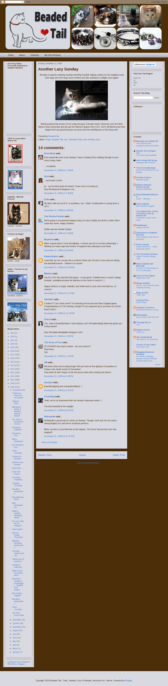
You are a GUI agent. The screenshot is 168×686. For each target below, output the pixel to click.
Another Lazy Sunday (17, 463)
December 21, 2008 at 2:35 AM (58, 193)
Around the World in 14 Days (147, 310)
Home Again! (17, 529)
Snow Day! (16, 468)
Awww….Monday (143, 199)
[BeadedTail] (134, 80)
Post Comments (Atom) (88, 463)
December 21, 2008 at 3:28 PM (58, 376)
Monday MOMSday (144, 189)
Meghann (49, 239)
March (15, 648)
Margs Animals (143, 283)
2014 (12, 365)
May (15, 641)
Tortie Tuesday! (17, 452)
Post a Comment (49, 442)
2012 (12, 372)
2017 (12, 355)
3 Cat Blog (49, 396)
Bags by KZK (142, 293)
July (14, 634)
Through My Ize (143, 322)
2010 (12, 380)
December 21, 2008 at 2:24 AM (58, 170)
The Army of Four (53, 342)
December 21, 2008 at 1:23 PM (58, 356)
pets (98, 139)
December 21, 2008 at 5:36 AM (58, 233)
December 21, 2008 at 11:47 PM (59, 436)
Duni (46, 176)
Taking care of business (18, 560)
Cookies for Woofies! (17, 457)
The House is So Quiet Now (147, 339)
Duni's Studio (142, 244)
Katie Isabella (142, 204)
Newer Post (45, 455)
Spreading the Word (18, 498)
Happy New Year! (143, 278)
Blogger (128, 680)
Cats (138, 325)
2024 (12, 333)
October (16, 623)
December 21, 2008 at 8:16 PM (58, 410)
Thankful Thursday (17, 484)
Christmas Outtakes (17, 428)
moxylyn (48, 382)
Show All (158, 364)
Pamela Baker (51, 256)
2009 (12, 383)
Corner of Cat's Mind (146, 345)
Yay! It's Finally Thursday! (17, 535)
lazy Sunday (89, 139)
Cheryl (47, 319)
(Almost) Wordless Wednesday (17, 544)
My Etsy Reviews (53, 55)
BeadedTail (136, 78)
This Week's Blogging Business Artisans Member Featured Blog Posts (146, 358)
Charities (34, 55)
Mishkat (48, 273)
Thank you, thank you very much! (17, 395)
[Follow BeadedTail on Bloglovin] (144, 66)
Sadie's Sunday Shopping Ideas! (17, 514)
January (16, 652)
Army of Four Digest (145, 276)
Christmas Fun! (16, 434)
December (17, 390)
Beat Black (49, 153)
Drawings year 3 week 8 (145, 163)
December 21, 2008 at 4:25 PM (58, 390)
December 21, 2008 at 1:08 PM (58, 336)
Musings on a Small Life (147, 141)
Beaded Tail (57, 139)
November (17, 620)
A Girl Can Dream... (16, 473)
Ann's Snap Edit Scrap (146, 160)
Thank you (140, 332)
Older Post (119, 455)
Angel (48, 139)
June (15, 638)
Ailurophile (49, 416)
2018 (12, 351)
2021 (12, 340)
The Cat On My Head (145, 168)
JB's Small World (144, 337)
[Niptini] (134, 85)
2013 (12, 369)
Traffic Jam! (140, 295)
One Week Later (142, 347)
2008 (12, 387)
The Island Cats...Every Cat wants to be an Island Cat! (147, 213)
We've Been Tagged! (17, 594)
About (22, 55)
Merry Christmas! (17, 440)
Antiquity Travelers (145, 308)
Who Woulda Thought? (145, 206)
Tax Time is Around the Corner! (17, 421)
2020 (12, 344)
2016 (12, 358)
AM (45, 362)
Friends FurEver (143, 177)
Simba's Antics (143, 330)
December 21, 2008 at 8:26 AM (58, 250)
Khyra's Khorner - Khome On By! (144, 186)
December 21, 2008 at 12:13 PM (59, 313)
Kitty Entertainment (17, 505)
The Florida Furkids (54, 216)
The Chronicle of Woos (147, 254)
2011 (12, 376)
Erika (47, 199)
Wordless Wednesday (17, 491)
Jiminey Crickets (142, 227)
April (15, 645)
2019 (12, 347)
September (17, 627)
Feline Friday (141, 302)
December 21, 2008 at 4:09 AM (58, 210)
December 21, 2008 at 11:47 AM (59, 293)
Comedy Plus (142, 300)
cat (65, 139)
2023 (12, 336)
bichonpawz (141, 315)
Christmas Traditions (17, 479)
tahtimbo (48, 299)
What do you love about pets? (17, 573)
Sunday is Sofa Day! (17, 566)
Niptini (135, 82)
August (16, 630)
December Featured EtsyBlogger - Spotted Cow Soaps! (17, 584)
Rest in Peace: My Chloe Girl (147, 317)
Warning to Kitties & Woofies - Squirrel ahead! (17, 411)
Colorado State (75, 139)
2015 (12, 362)
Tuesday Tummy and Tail (18, 553)
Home (11, 55)
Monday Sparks (142, 180)
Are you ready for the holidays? (18, 523)
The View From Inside (18, 614)
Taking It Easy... (16, 402)
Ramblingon (141, 225)
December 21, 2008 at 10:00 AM (59, 267)
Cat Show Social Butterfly (146, 155)
